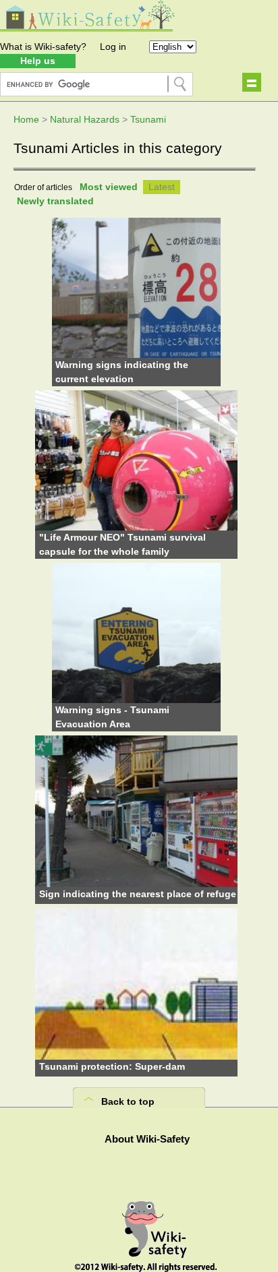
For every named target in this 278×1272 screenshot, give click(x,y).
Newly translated (55, 200)
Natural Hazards (84, 119)
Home (26, 119)
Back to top (128, 1101)
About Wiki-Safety (147, 1139)
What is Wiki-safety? (43, 46)
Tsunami (148, 119)
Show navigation (251, 82)
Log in (113, 46)
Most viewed (108, 186)
